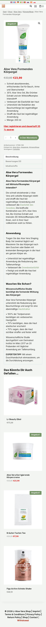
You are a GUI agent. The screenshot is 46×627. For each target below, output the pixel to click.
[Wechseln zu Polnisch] (34, 2)
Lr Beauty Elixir (14, 419)
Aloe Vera (16, 147)
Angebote (24, 147)
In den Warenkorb (28, 138)
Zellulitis (16, 149)
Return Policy (14, 617)
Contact (34, 617)
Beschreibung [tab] (12, 157)
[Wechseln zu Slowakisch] (28, 2)
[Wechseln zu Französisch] (15, 2)
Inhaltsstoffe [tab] (12, 166)
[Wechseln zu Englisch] (11, 2)
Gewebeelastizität (30, 267)
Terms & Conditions (15, 614)
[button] (39, 23)
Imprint (36, 611)
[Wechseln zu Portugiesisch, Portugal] (25, 2)
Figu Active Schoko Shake (19, 588)
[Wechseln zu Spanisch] (31, 2)
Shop (25, 617)
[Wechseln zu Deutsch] (18, 2)
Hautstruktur (24, 309)
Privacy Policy (34, 614)
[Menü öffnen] (35, 6)
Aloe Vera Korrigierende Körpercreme (18, 476)
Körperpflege (34, 147)
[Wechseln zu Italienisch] (21, 2)
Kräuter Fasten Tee (16, 533)
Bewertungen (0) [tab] (13, 161)
